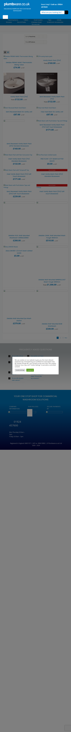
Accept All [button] (30, 370)
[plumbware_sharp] (17, 2)
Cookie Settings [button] (20, 370)
